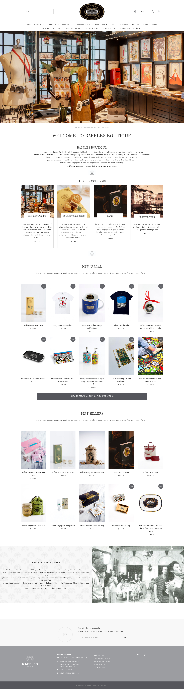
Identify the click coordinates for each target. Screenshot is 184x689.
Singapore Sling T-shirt (62, 325)
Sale (60, 28)
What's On (125, 28)
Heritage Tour (110, 28)
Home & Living (149, 25)
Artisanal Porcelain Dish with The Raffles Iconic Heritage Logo (150, 528)
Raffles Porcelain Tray (121, 526)
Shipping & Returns (102, 661)
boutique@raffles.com (69, 673)
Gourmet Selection (129, 25)
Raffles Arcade (92, 28)
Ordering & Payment (102, 658)
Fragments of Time (121, 472)
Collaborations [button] (47, 28)
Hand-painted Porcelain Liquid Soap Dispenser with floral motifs (92, 381)
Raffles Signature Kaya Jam (33, 526)
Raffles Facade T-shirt (121, 325)
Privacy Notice (100, 664)
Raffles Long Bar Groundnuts (92, 472)
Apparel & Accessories (88, 25)
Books (105, 25)
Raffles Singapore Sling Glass (62, 526)
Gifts (114, 25)
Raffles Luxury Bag (150, 472)
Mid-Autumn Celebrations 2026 (43, 25)
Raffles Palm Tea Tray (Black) (33, 379)
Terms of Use (99, 668)
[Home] (92, 12)
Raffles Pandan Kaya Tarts (63, 472)
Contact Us (139, 28)
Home (77, 127)
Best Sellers (68, 25)
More (110, 239)
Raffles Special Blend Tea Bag (92, 526)
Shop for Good (73, 28)
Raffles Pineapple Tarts (33, 325)
